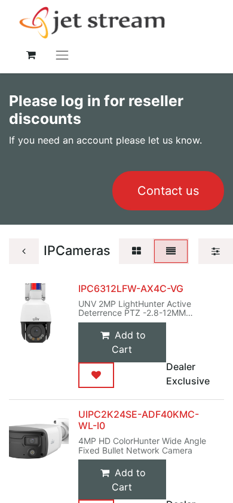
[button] (96, 375)
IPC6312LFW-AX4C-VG (130, 288)
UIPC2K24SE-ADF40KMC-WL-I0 (138, 419)
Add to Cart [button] (129, 342)
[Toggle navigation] (62, 55)
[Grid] (136, 251)
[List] (171, 251)
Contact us (168, 191)
